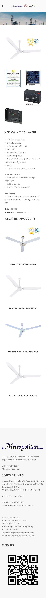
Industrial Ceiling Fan (23, 212)
